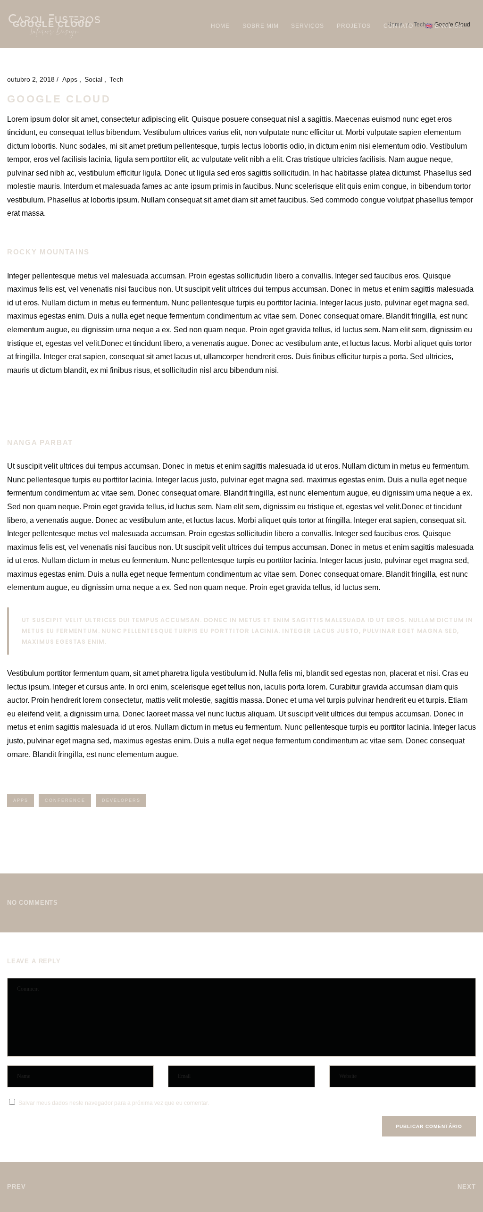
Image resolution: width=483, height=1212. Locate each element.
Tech (116, 79)
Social (94, 79)
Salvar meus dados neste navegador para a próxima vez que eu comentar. (113, 1103)
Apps (70, 79)
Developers (121, 800)
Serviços (307, 26)
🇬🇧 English (444, 26)
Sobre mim (260, 26)
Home (220, 26)
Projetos (354, 26)
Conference (65, 800)
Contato (398, 26)
